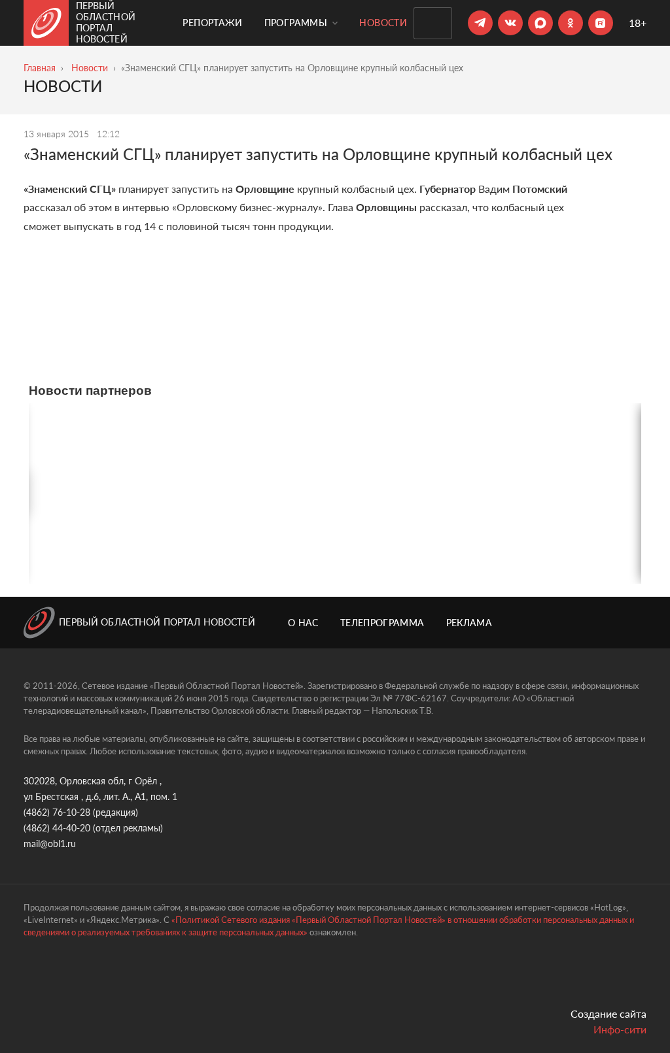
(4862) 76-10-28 (57, 812)
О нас (303, 622)
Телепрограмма (382, 622)
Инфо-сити (619, 1029)
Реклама (469, 622)
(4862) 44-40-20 (57, 827)
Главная (40, 67)
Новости (382, 22)
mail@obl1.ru (50, 843)
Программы (297, 22)
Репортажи (212, 22)
